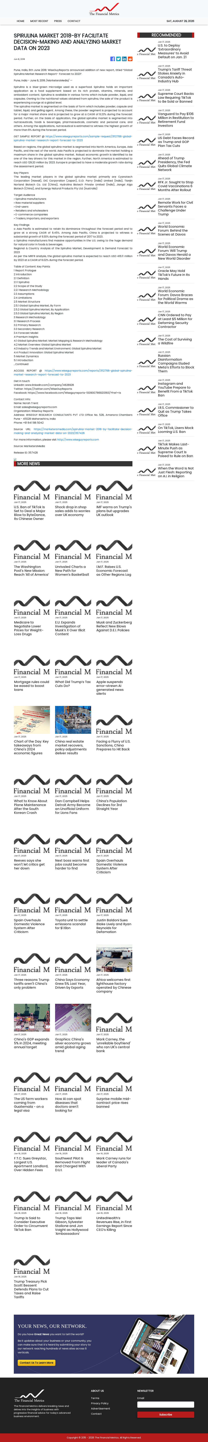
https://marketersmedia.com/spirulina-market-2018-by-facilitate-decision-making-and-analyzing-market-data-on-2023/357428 (73, 431)
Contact (96, 1414)
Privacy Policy (100, 1403)
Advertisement (100, 1408)
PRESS (58, 21)
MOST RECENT (39, 21)
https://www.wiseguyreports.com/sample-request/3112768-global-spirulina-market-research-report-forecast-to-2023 (73, 138)
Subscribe (165, 1414)
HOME (20, 21)
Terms (95, 1398)
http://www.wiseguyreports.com (78, 439)
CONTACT (74, 21)
